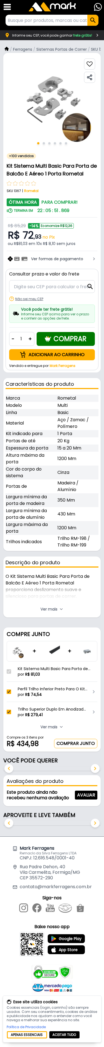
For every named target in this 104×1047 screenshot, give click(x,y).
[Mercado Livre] (65, 909)
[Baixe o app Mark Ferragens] (31, 944)
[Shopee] (80, 909)
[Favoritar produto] (89, 64)
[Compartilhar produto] (89, 77)
